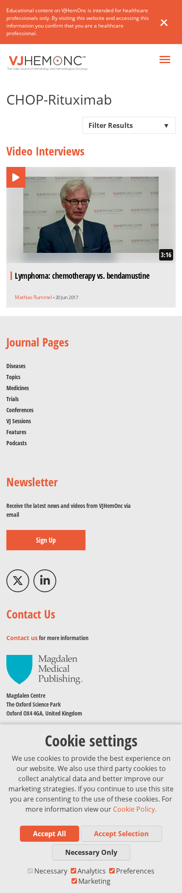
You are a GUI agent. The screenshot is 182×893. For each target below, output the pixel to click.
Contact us (22, 638)
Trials (12, 399)
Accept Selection (121, 833)
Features (16, 432)
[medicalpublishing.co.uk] (44, 669)
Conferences (19, 410)
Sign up (46, 540)
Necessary (50, 871)
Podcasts (16, 443)
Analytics (91, 871)
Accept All (49, 833)
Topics (13, 377)
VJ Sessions (18, 421)
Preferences (135, 871)
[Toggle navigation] (165, 60)
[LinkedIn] (44, 580)
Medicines (17, 388)
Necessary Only (91, 852)
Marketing (94, 881)
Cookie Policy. (135, 809)
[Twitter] (17, 580)
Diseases (15, 366)
